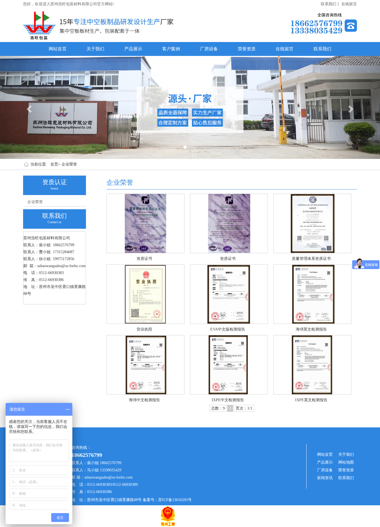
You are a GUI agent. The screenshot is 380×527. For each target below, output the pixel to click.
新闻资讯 (325, 478)
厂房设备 (209, 48)
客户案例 (171, 48)
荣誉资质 (247, 48)
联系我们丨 (330, 4)
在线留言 (349, 4)
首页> (55, 164)
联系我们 (322, 48)
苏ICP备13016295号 (175, 500)
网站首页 (57, 48)
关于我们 (95, 48)
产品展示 (133, 48)
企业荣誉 (69, 164)
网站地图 (346, 462)
